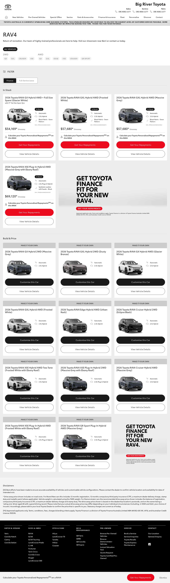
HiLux (54, 533)
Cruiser (22, 58)
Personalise (134, 17)
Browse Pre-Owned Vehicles (108, 534)
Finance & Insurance (106, 17)
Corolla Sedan (10, 542)
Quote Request (106, 552)
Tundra (55, 539)
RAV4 (30, 533)
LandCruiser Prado (36, 542)
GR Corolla (80, 541)
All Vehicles (10, 49)
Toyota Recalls (130, 539)
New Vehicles (18, 17)
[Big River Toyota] (7, 7)
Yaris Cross (33, 551)
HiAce (54, 542)
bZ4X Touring (34, 539)
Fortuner (32, 548)
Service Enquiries (131, 536)
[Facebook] (149, 544)
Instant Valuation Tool (107, 548)
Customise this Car (29, 282)
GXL (12, 58)
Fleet (122, 17)
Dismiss (163, 577)
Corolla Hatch (10, 536)
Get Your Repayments (29, 144)
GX (5, 58)
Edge (56, 58)
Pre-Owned (105, 528)
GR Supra (80, 544)
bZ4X (30, 536)
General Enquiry (155, 536)
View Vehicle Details (29, 153)
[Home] (6, 17)
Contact (159, 17)
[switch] (20, 81)
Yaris (6, 533)
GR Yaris (79, 535)
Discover (147, 17)
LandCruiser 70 (58, 536)
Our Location (153, 533)
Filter (10, 71)
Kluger (31, 557)
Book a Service (130, 533)
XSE (31, 58)
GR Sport (86, 58)
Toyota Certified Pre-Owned (108, 556)
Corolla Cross (34, 554)
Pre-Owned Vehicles (36, 17)
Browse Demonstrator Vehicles (106, 541)
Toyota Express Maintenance (130, 543)
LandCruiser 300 (35, 560)
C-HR (30, 545)
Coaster (55, 545)
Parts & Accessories (85, 17)
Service (70, 17)
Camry (7, 539)
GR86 (78, 538)
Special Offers (56, 17)
